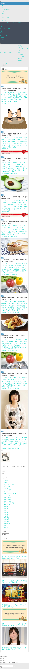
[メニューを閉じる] (0, 1)
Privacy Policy (3, 656)
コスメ (7, 495)
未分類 (7, 516)
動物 (6, 508)
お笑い (7, 486)
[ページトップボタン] (0, 664)
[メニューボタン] (0, 43)
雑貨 (6, 525)
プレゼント (8, 504)
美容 (6, 518)
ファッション (5, 17)
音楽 (6, 527)
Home (3, 6)
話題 (3, 11)
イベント (7, 490)
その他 (7, 488)
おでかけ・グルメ (7, 9)
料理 (6, 512)
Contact (4, 21)
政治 (6, 510)
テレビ (4, 7)
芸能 (3, 13)
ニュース (7, 501)
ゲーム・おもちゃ (10, 493)
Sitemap (4, 19)
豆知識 (7, 523)
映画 (6, 514)
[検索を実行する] (14, 666)
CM (6, 480)
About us (2, 660)
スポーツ (4, 15)
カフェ (7, 491)
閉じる (2, 668)
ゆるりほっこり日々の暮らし (14, 22)
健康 (6, 506)
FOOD (7, 482)
